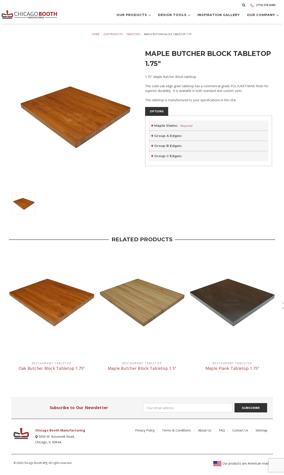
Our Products (132, 15)
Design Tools (173, 15)
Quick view (51, 302)
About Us (204, 430)
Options (157, 111)
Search (244, 5)
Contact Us (240, 430)
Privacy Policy (145, 430)
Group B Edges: (167, 146)
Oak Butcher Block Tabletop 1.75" (52, 368)
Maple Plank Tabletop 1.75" (232, 368)
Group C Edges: (167, 156)
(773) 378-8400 (265, 5)
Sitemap (261, 430)
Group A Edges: (167, 136)
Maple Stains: (172, 125)
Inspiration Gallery (218, 15)
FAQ (222, 430)
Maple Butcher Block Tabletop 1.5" (142, 368)
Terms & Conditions (176, 430)
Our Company (261, 15)
